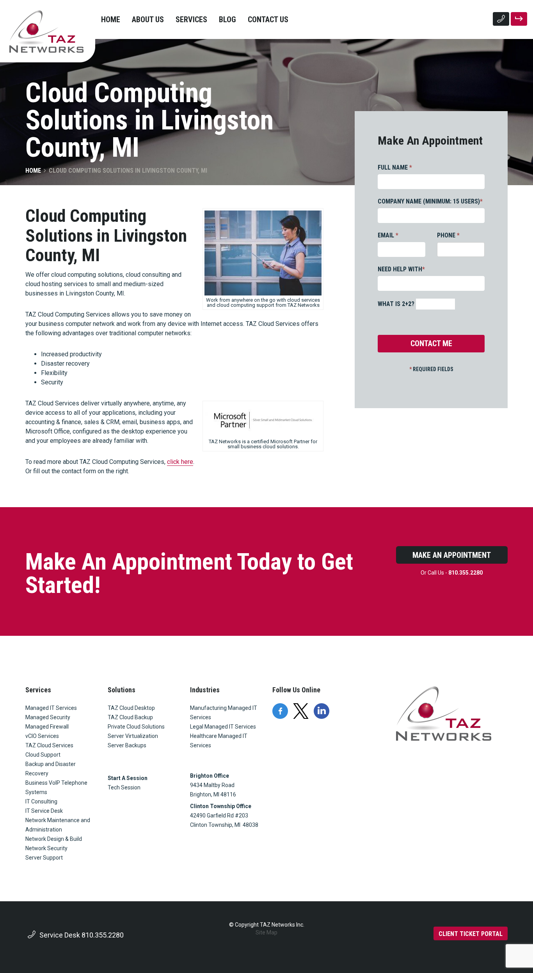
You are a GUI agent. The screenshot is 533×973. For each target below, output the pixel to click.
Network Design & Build (53, 839)
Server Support (44, 857)
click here (180, 461)
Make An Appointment (451, 555)
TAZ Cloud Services (49, 745)
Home (110, 19)
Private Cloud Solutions (136, 727)
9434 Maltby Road (212, 785)
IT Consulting (41, 801)
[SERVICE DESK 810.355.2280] (501, 19)
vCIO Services (42, 736)
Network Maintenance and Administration (57, 825)
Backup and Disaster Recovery (50, 769)
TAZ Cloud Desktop (131, 708)
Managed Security (47, 717)
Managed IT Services (51, 708)
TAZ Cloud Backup (130, 717)
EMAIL (388, 235)
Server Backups (127, 745)
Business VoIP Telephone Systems (56, 787)
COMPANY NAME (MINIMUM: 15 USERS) (430, 201)
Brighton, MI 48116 (213, 794)
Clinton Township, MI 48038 (224, 825)
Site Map (266, 932)
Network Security (46, 848)
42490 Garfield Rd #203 (219, 815)
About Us (148, 19)
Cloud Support (42, 755)
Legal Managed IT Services (223, 727)
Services (191, 19)
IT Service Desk (44, 811)
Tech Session (124, 787)
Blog (227, 19)
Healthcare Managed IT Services (218, 740)
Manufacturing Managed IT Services (223, 712)
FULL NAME (395, 167)
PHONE (448, 235)
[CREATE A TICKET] (519, 19)
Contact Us (268, 19)
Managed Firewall (47, 727)
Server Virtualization (133, 736)
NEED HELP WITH (401, 269)
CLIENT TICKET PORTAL (471, 934)
